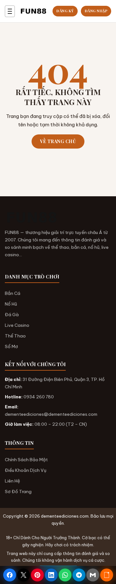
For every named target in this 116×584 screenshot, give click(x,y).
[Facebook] (9, 575)
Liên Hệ (12, 481)
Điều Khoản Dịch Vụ (25, 470)
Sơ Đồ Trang (18, 491)
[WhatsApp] (65, 575)
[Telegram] (78, 575)
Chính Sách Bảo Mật (26, 459)
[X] (23, 575)
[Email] (92, 575)
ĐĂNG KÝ (65, 10)
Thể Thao (15, 336)
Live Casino (17, 325)
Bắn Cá (12, 293)
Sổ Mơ (11, 346)
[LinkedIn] (51, 575)
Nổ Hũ (11, 304)
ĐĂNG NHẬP (96, 10)
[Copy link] (106, 575)
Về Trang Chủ (58, 141)
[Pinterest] (37, 575)
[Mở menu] (10, 11)
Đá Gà (12, 314)
